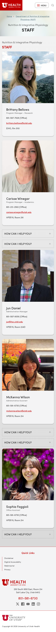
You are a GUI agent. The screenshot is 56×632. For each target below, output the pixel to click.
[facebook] (22, 604)
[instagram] (38, 604)
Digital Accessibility (12, 562)
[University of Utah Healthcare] (28, 582)
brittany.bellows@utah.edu (19, 123)
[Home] (11, 5)
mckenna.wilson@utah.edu (19, 410)
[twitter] (17, 604)
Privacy (7, 569)
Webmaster (9, 565)
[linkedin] (33, 604)
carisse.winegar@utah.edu (18, 212)
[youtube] (28, 604)
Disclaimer (8, 558)
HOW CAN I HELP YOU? (18, 233)
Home (9, 16)
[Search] (52, 5)
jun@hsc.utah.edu (14, 321)
